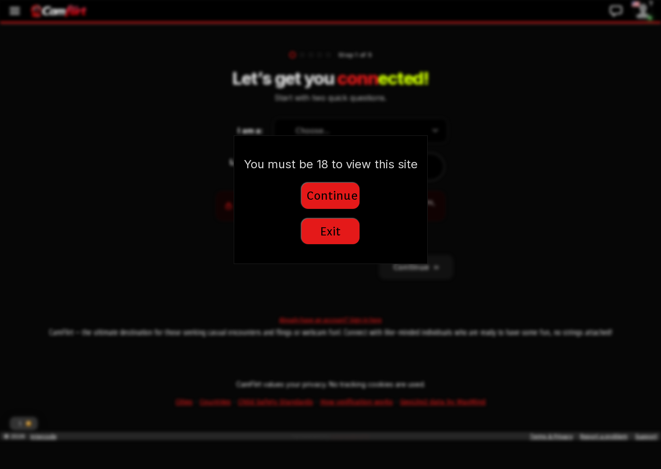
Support (646, 436)
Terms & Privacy (551, 436)
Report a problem (604, 436)
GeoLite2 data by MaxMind (443, 402)
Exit (330, 231)
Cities (184, 402)
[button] (24, 423)
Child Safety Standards (275, 402)
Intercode (43, 436)
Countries (215, 402)
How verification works (356, 402)
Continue (332, 196)
